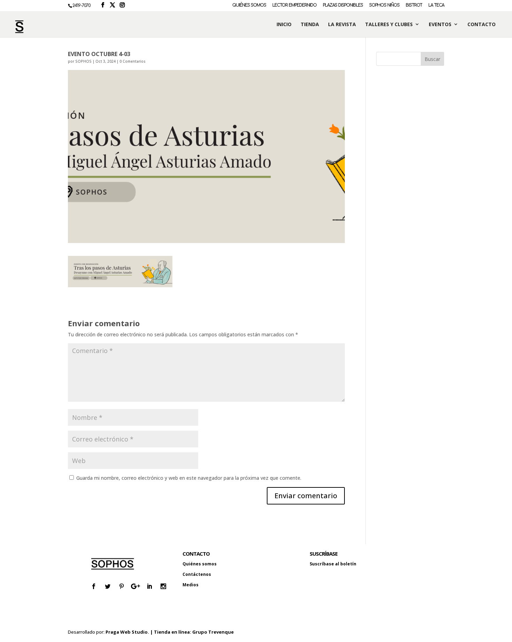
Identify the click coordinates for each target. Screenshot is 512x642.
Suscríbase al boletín (333, 564)
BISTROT (414, 5)
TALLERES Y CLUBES (389, 25)
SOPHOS (83, 61)
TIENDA (310, 25)
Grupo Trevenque (213, 632)
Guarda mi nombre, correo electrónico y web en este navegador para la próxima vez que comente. (188, 478)
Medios (191, 585)
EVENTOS (440, 25)
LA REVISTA (342, 25)
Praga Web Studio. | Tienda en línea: (149, 632)
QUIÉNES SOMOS (249, 5)
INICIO (284, 25)
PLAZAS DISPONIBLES (343, 5)
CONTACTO (481, 25)
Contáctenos (197, 574)
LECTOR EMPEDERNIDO (294, 5)
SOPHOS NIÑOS (384, 5)
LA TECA (436, 5)
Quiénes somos (200, 564)
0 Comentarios (132, 61)
